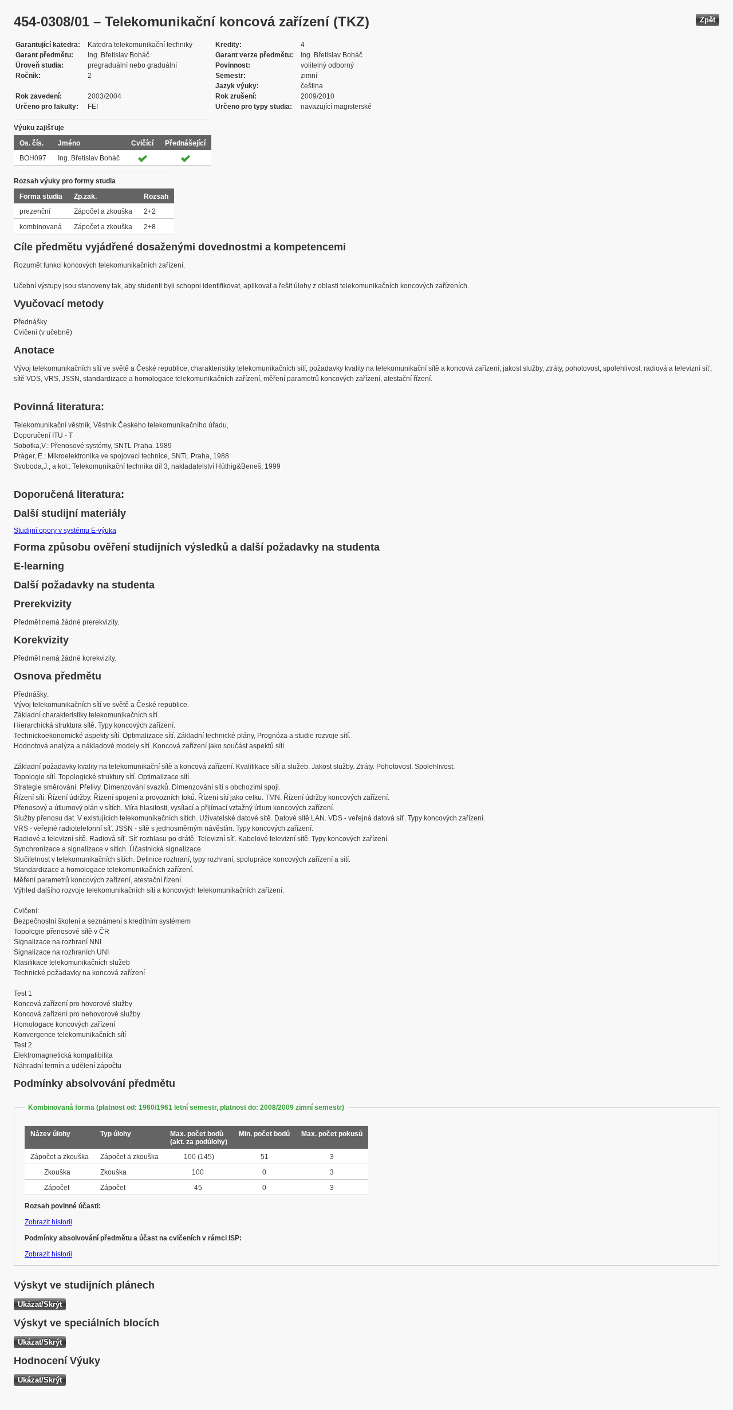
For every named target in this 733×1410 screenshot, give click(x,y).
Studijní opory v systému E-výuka (65, 531)
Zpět (707, 19)
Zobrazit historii (48, 1222)
